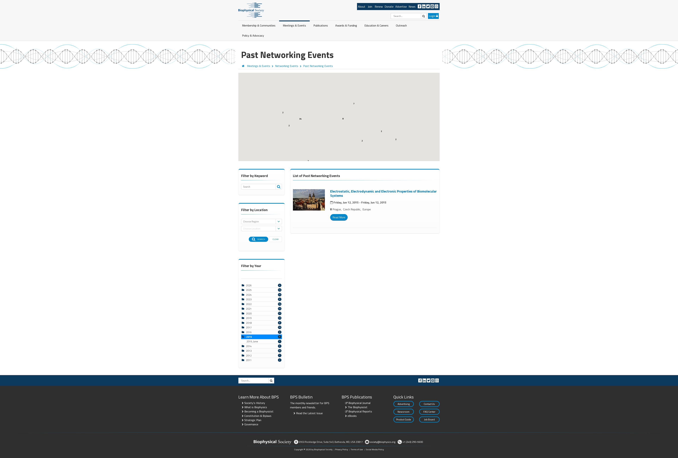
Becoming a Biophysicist (258, 411)
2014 (249, 346)
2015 (249, 337)
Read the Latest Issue (309, 413)
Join (370, 6)
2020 (249, 313)
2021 (249, 309)
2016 (249, 332)
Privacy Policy (341, 449)
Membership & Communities (258, 25)
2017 (249, 327)
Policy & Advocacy (253, 35)
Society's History (254, 403)
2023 (249, 299)
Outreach (401, 25)
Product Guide (403, 419)
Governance (251, 424)
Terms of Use (357, 449)
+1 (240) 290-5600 (412, 442)
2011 (249, 360)
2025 (249, 290)
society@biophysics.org (382, 442)
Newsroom (403, 411)
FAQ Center (429, 411)
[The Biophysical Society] (251, 10)
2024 (249, 295)
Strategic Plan (252, 420)
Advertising (404, 404)
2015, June (263, 341)
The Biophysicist (357, 407)
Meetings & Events (294, 25)
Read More (338, 217)
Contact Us (429, 404)
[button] (302, 134)
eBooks (352, 416)
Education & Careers (376, 25)
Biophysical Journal (359, 403)
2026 (249, 285)
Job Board (429, 419)
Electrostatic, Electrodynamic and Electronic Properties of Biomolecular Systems (383, 193)
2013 (249, 351)
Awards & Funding (346, 25)
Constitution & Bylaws (257, 416)
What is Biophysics (255, 407)
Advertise (401, 6)
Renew (379, 6)
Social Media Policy (375, 449)
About (361, 6)
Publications (320, 25)
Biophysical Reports (360, 411)
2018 (249, 323)
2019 (249, 318)
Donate (389, 6)
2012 (249, 355)
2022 (249, 304)
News (412, 6)
